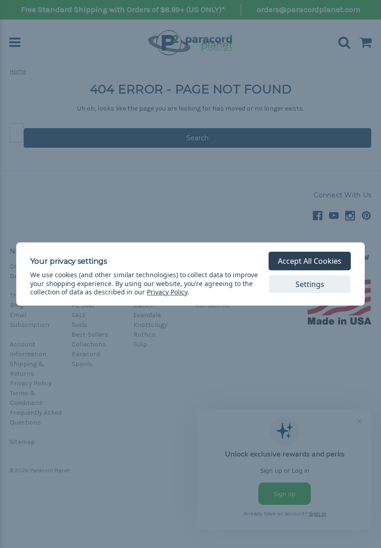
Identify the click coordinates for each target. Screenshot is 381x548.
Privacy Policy (167, 291)
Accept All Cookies (310, 261)
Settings (310, 284)
